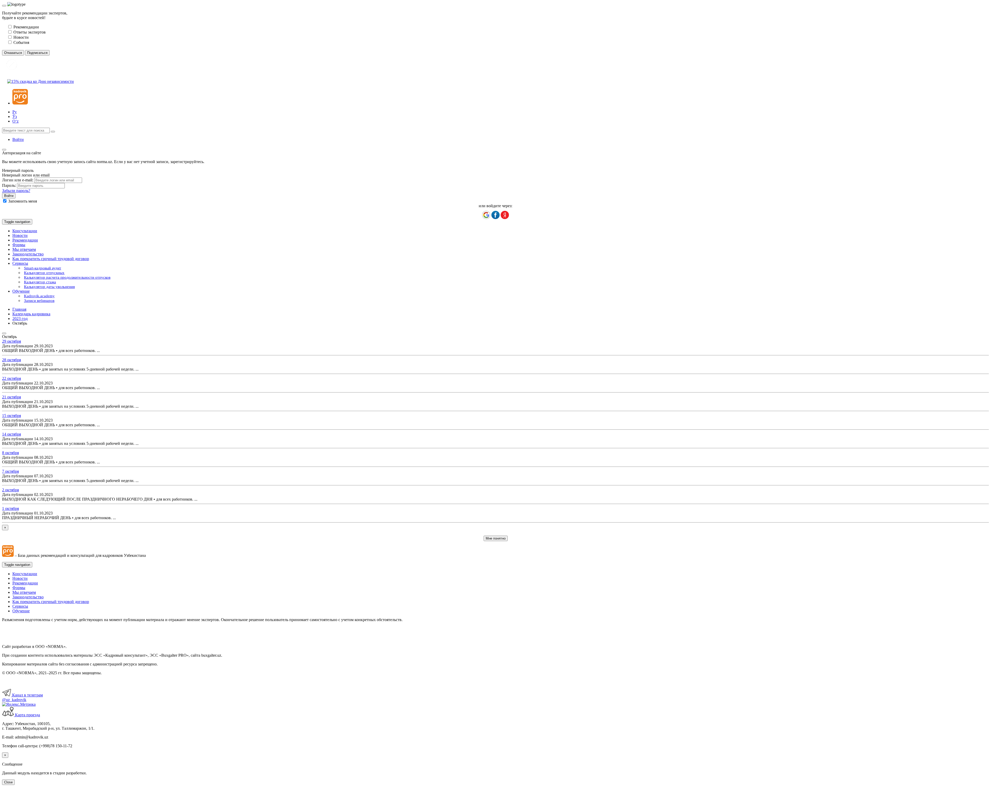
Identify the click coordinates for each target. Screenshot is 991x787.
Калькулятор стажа (40, 282)
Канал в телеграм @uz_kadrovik (22, 697)
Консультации (24, 231)
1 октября (10, 508)
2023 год (20, 318)
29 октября (11, 341)
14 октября (11, 434)
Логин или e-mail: (17, 180)
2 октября (10, 490)
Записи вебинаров (39, 301)
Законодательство (28, 254)
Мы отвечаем (24, 249)
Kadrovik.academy (39, 296)
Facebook (495, 215)
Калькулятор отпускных (44, 273)
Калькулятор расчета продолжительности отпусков (67, 277)
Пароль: (9, 185)
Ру (14, 112)
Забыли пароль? (16, 190)
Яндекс (505, 215)
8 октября (10, 453)
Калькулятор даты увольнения (49, 287)
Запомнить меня (22, 201)
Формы (18, 245)
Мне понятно (496, 538)
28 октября (11, 360)
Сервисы (20, 606)
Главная (19, 309)
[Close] (4, 5)
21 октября (11, 397)
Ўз (14, 116)
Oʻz (15, 121)
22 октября (11, 378)
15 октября (11, 415)
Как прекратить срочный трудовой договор (50, 258)
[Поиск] (53, 131)
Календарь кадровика (31, 314)
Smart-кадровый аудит (42, 268)
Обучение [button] (21, 291)
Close (8, 782)
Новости (20, 235)
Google (486, 215)
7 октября (10, 471)
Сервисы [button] (20, 263)
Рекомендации (25, 240)
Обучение (21, 611)
